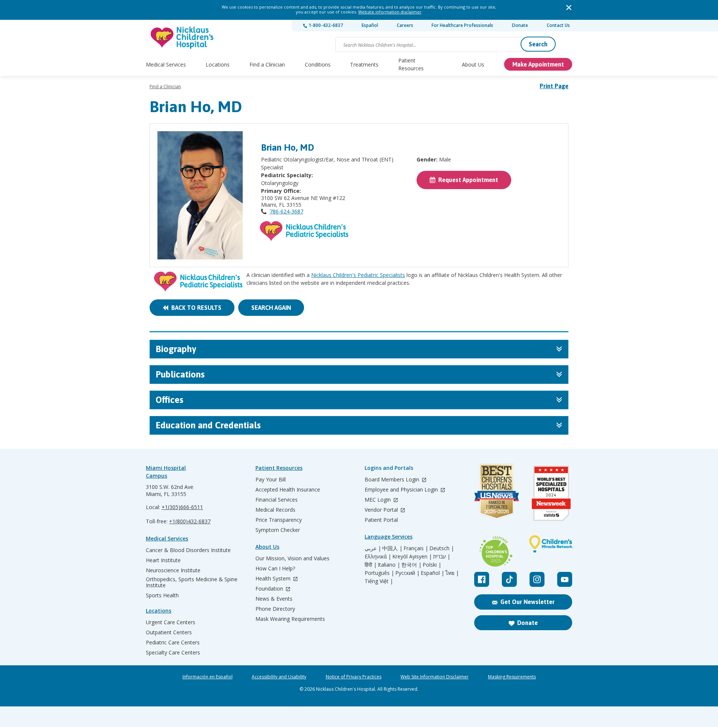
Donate (520, 25)
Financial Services (276, 500)
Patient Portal (381, 520)
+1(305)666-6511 (182, 507)
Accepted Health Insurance (287, 490)
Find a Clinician (267, 64)
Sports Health (162, 595)
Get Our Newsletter (527, 601)
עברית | (441, 557)
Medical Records (275, 510)
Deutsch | (441, 548)
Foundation (270, 589)
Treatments (364, 64)
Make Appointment (538, 64)
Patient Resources (411, 64)
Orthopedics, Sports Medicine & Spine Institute (191, 582)
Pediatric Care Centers (173, 643)
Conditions (318, 64)
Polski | (432, 565)
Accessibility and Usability (279, 677)
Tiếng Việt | (379, 581)
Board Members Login (393, 480)
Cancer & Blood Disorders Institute (188, 550)
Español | (432, 573)
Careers (405, 25)
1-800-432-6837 (325, 25)
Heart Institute (163, 560)
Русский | (407, 573)
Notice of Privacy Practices (353, 677)
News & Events (273, 599)
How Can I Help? (275, 569)
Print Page (554, 86)
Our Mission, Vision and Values (292, 558)
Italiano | (389, 565)
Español (370, 25)
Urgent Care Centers (170, 622)
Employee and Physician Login (402, 490)
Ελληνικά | (378, 557)
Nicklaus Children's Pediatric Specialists (358, 274)
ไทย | (452, 573)
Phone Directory (275, 609)
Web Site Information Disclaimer (435, 677)
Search (538, 44)
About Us (473, 64)
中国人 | (392, 548)
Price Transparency (278, 520)
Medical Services (166, 64)
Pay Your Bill (270, 480)
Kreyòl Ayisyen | (412, 557)
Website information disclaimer (389, 12)
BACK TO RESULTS (194, 307)
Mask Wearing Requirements (290, 619)
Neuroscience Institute (173, 570)
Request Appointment (466, 179)
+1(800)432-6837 (190, 521)
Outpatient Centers (169, 632)
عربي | (373, 548)
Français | (416, 548)
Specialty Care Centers (173, 653)
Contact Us (558, 25)
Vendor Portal (382, 510)
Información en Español (207, 677)
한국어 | (411, 565)
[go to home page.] (182, 37)
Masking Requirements (512, 677)
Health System (273, 579)
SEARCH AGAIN (271, 307)
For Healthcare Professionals (462, 25)
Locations (218, 64)
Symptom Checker (277, 530)
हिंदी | (371, 565)
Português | (379, 573)
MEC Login (378, 500)
